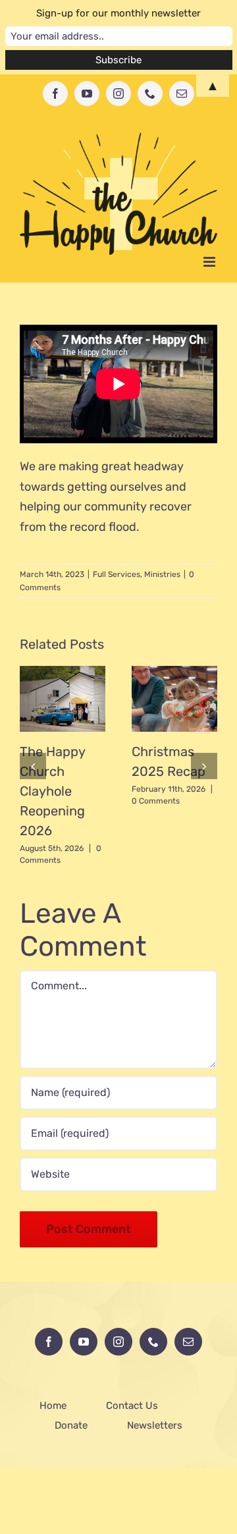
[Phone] (153, 1342)
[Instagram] (118, 1342)
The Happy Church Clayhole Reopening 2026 (52, 791)
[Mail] (188, 1342)
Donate (71, 1425)
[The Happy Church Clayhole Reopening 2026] (62, 699)
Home (53, 1405)
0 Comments (156, 801)
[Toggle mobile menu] (210, 262)
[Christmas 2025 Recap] (174, 699)
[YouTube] (83, 1342)
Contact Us (132, 1405)
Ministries (162, 574)
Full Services (116, 574)
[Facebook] (49, 1342)
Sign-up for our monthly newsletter (118, 13)
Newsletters (154, 1425)
